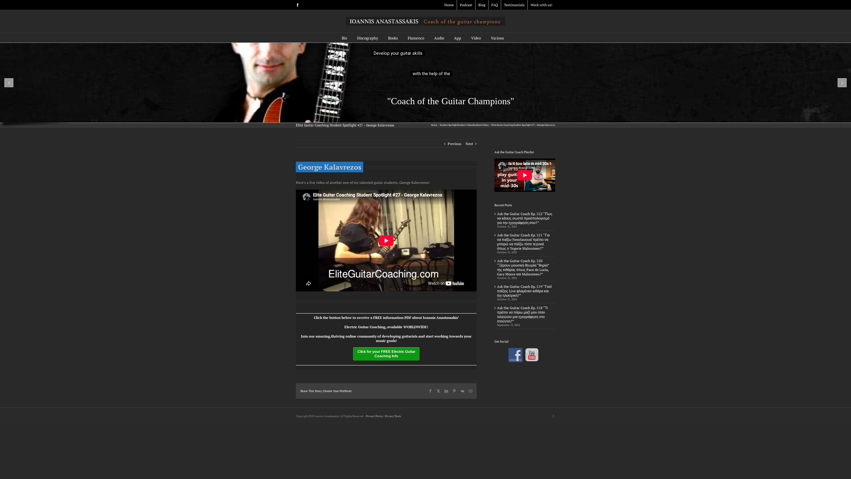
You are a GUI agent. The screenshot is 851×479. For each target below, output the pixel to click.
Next (469, 143)
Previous (454, 143)
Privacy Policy (374, 416)
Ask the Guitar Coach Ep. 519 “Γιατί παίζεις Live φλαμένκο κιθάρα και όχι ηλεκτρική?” (524, 291)
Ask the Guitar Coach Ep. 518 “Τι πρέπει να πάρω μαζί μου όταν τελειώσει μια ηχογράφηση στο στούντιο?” (522, 314)
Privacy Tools (393, 416)
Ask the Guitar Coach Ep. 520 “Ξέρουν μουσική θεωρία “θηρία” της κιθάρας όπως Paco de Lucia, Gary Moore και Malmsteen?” (523, 267)
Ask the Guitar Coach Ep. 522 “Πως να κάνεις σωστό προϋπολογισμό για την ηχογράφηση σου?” (524, 218)
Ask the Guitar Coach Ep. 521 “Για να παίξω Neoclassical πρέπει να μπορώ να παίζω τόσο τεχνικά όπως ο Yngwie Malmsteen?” (523, 242)
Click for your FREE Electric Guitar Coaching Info (386, 354)
